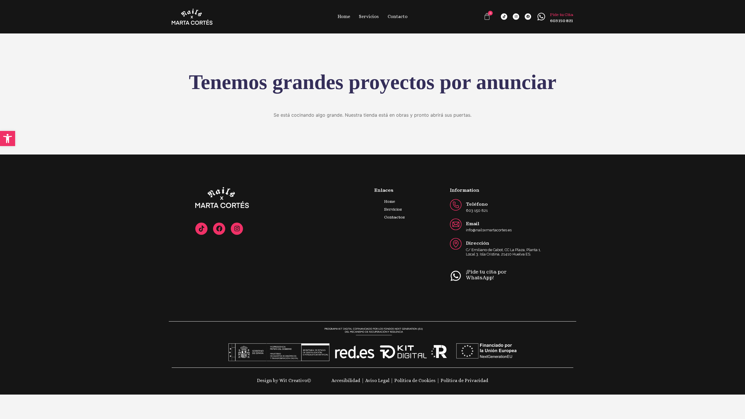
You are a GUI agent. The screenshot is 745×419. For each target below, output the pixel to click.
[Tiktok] (504, 16)
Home (344, 16)
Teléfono (477, 204)
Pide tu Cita (561, 14)
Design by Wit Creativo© (284, 380)
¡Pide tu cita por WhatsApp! (486, 275)
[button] (7, 138)
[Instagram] (516, 16)
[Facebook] (528, 16)
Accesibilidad (346, 380)
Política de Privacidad (464, 380)
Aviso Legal (377, 380)
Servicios (369, 16)
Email (472, 224)
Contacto (397, 16)
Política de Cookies (415, 380)
